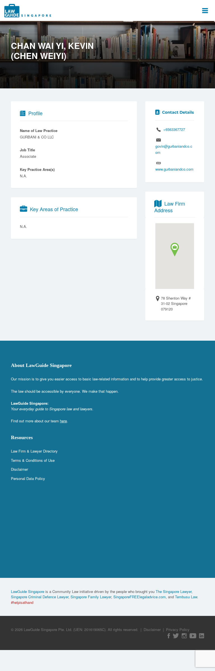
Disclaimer (19, 469)
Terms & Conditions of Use (33, 460)
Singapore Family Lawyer (91, 596)
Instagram (184, 635)
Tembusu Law (186, 596)
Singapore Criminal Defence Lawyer (39, 596)
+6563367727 (174, 129)
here (63, 420)
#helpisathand (22, 602)
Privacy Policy (178, 629)
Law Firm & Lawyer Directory (34, 451)
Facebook (168, 635)
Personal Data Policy (28, 478)
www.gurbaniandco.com (174, 169)
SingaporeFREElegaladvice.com (139, 596)
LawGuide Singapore (27, 591)
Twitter (176, 635)
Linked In (201, 635)
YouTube (193, 635)
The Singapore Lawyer (173, 591)
